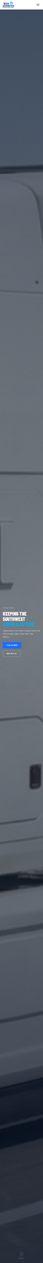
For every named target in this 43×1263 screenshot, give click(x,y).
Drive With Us (12, 653)
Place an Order (12, 645)
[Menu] (38, 5)
